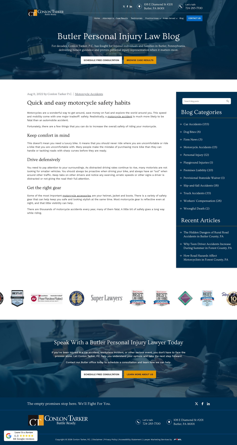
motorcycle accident (120, 116)
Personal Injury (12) (196, 155)
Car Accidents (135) (196, 124)
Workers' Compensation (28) (203, 201)
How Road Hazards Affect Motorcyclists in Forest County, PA (206, 257)
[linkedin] (131, 6)
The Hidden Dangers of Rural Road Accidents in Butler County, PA (206, 234)
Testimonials (136, 18)
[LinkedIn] (208, 403)
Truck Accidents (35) (197, 193)
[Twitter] (196, 403)
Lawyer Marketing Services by (157, 439)
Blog (181, 18)
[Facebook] (202, 403)
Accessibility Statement (130, 439)
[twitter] (124, 6)
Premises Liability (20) (198, 170)
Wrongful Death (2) (196, 208)
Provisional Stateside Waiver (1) (204, 178)
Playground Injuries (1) (198, 162)
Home (97, 18)
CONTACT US (194, 18)
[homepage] (45, 12)
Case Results (122, 18)
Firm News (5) (193, 139)
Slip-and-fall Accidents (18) (201, 185)
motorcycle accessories (77, 195)
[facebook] (127, 6)
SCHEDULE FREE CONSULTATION (101, 60)
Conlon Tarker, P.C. (82, 439)
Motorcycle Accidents (89, 94)
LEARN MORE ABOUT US (140, 374)
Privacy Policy (110, 439)
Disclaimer (97, 439)
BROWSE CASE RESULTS (140, 60)
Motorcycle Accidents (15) (200, 147)
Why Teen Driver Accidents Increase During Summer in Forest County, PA (208, 246)
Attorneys (107, 18)
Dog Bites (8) (192, 132)
